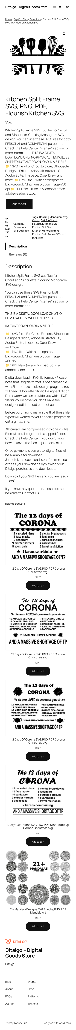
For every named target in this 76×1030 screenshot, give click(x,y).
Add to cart (19, 204)
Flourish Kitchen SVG (44, 223)
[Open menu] (54, 7)
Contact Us (30, 493)
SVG (40, 237)
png (34, 237)
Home (8, 19)
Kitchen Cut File (41, 227)
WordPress (65, 1023)
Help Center (30, 301)
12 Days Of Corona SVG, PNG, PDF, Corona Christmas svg (38, 570)
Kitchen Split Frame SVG (46, 234)
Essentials (35, 19)
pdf (63, 234)
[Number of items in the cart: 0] (67, 7)
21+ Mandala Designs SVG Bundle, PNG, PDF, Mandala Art (38, 911)
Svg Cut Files (21, 19)
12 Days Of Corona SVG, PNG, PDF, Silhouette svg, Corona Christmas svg (38, 826)
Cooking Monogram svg (53, 217)
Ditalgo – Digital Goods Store (26, 7)
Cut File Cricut (49, 220)
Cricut (35, 220)
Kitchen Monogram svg (46, 230)
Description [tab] (18, 246)
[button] (64, 34)
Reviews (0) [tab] (18, 254)
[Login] (60, 7)
